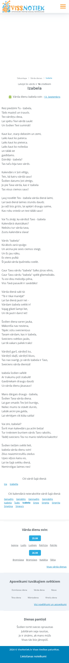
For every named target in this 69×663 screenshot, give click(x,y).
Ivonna (14, 545)
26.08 (35, 552)
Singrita (56, 502)
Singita (45, 502)
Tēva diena (16, 597)
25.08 (35, 538)
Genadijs (8, 499)
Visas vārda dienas (57, 566)
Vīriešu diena (51, 597)
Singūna (8, 506)
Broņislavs (31, 559)
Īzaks (17, 502)
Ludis (23, 545)
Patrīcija (43, 545)
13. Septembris (52, 96)
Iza (5, 484)
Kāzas (54, 590)
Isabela (8, 502)
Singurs (20, 506)
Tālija (53, 559)
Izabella (14, 484)
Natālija (43, 559)
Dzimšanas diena (19, 590)
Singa (36, 502)
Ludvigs (33, 545)
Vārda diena (39, 590)
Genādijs (21, 499)
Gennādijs (47, 499)
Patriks (53, 545)
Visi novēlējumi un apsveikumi (50, 604)
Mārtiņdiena (33, 597)
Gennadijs (33, 499)
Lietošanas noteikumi (33, 656)
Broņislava (18, 559)
